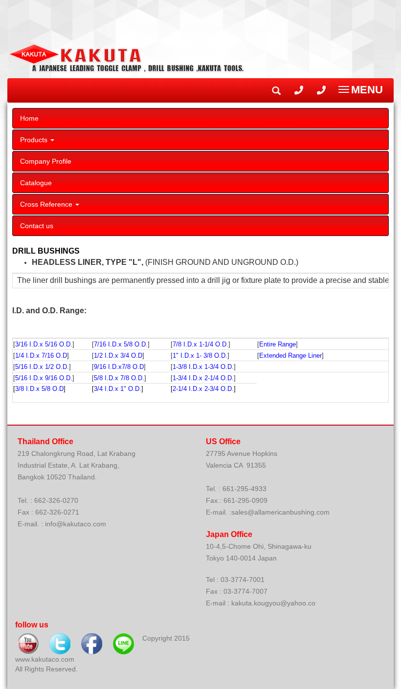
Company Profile (45, 161)
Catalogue (36, 183)
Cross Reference (47, 204)
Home (29, 118)
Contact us (36, 226)
